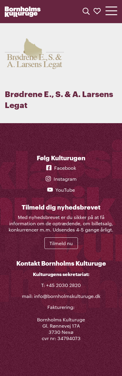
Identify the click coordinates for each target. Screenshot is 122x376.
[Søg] (86, 11)
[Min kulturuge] (97, 11)
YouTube (65, 190)
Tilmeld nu (61, 243)
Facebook (65, 168)
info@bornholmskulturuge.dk (67, 296)
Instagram (65, 179)
